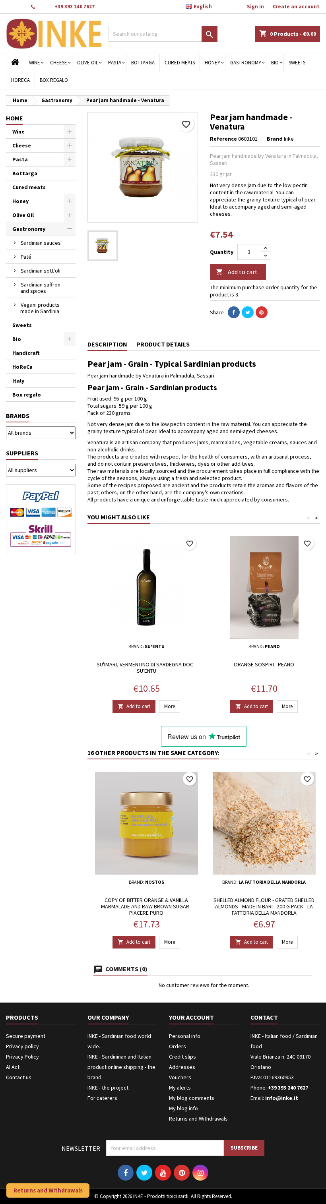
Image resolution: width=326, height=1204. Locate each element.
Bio (275, 62)
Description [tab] (107, 344)
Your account (191, 1017)
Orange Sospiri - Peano (264, 664)
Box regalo (54, 80)
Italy (18, 380)
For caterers (102, 1097)
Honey (212, 62)
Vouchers (180, 1077)
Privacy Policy (22, 1056)
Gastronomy (245, 62)
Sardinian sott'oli (40, 270)
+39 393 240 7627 (74, 6)
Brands (17, 416)
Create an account (296, 6)
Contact (14, 6)
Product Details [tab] (163, 344)
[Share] (234, 312)
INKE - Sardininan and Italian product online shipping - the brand (121, 1067)
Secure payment (25, 1035)
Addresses (182, 1066)
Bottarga (143, 62)
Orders (177, 1046)
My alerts (180, 1087)
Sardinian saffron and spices (40, 287)
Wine (34, 62)
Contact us (18, 1077)
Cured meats (180, 62)
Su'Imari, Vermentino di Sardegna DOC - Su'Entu (146, 667)
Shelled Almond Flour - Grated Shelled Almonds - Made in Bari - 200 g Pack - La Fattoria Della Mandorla (263, 906)
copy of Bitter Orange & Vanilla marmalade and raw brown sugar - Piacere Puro (146, 906)
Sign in (255, 6)
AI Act (12, 1066)
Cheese (58, 62)
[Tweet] (248, 312)
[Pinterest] (262, 312)
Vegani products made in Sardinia (40, 308)
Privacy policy (22, 1046)
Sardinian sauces (41, 242)
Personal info (184, 1035)
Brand (275, 138)
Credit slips (182, 1056)
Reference (223, 138)
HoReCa (20, 80)
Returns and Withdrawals (198, 1118)
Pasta (114, 62)
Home (14, 118)
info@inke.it (281, 1097)
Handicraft (26, 352)
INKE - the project (107, 1087)
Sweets (297, 62)
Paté (26, 256)
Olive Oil (87, 62)
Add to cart (237, 272)
